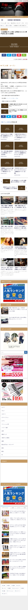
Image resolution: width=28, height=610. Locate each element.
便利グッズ (4, 434)
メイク (4, 588)
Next (26, 9)
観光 (3, 451)
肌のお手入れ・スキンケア (15, 23)
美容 (23, 588)
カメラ (3, 407)
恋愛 (3, 441)
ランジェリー (16, 588)
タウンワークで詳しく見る (12, 98)
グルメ (8, 23)
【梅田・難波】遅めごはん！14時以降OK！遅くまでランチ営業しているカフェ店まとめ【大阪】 (18, 309)
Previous (2, 9)
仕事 (3, 430)
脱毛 (3, 447)
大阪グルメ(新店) (4, 29)
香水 (9, 585)
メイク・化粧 (5, 427)
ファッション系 (3, 23)
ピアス (23, 23)
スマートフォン (5, 417)
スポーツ (4, 414)
